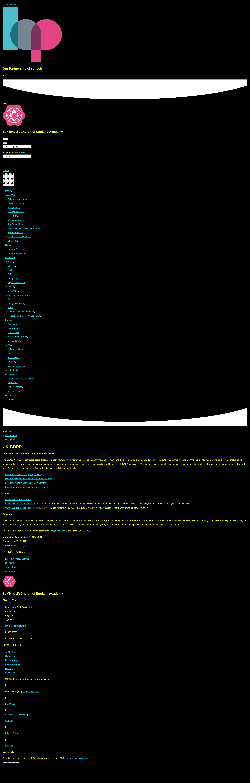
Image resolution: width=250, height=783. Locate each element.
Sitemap (9, 720)
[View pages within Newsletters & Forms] (27, 337)
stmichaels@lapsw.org (15, 626)
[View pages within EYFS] (13, 262)
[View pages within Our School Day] (23, 212)
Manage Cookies (11, 762)
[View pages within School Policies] (22, 387)
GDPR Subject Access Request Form (22, 508)
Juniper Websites (31, 691)
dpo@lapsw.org (58, 531)
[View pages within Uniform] (15, 362)
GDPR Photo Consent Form (18, 499)
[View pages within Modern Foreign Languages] (34, 312)
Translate (21, 152)
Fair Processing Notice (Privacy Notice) (23, 474)
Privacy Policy (11, 733)
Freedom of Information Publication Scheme (25, 483)
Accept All (5, 762)
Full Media (10, 704)
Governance (11, 435)
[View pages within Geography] (18, 291)
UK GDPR (10, 440)
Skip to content (9, 5)
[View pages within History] (14, 287)
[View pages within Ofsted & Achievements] (30, 237)
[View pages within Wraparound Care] (25, 220)
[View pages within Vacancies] (17, 241)
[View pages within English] (15, 266)
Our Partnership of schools (8, 184)
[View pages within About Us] (14, 195)
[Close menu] (3, 75)
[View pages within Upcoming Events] (24, 366)
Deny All (16, 762)
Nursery (6, 170)
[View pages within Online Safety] (20, 341)
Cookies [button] (9, 745)
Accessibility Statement (16, 714)
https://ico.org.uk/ (19, 545)
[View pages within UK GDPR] (17, 383)
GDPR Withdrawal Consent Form (20, 503)
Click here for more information (74, 758)
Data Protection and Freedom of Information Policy (28, 478)
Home (8, 431)
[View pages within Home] (11, 191)
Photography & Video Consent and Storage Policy (28, 487)
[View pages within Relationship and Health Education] (40, 316)
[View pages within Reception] (17, 216)
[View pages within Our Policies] (19, 391)
